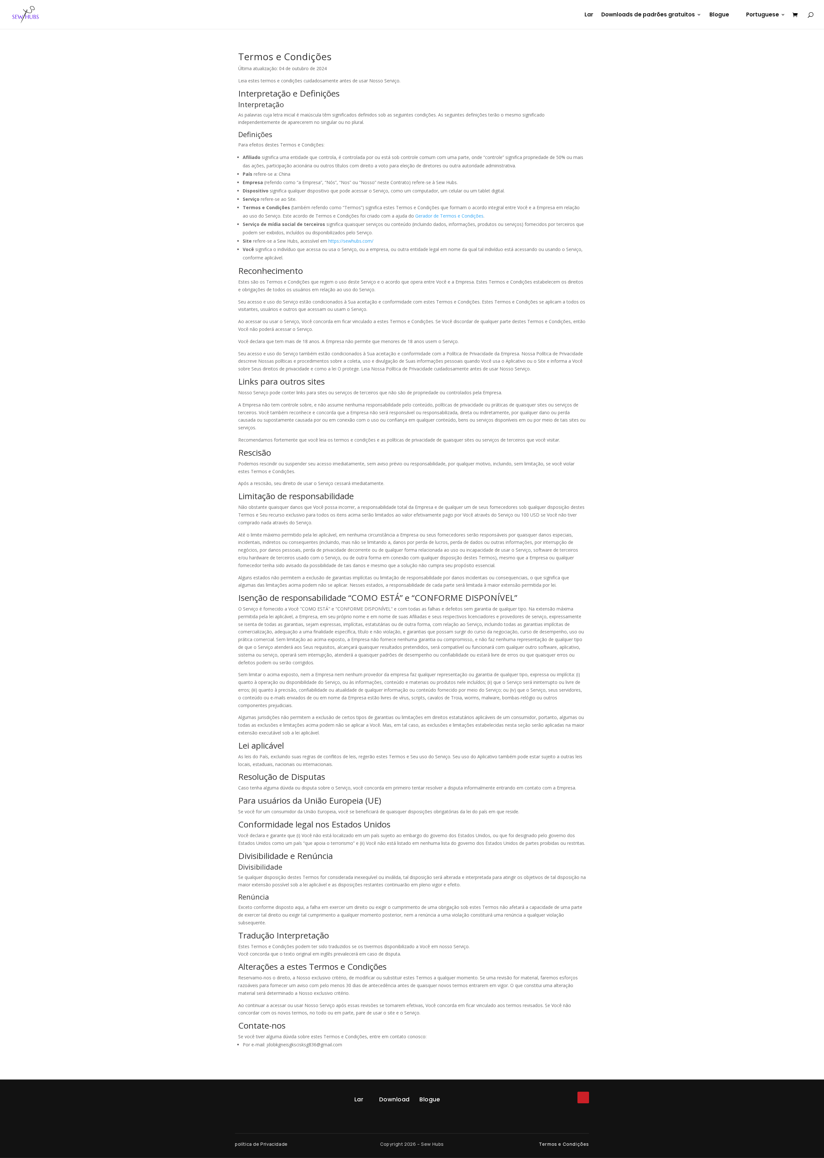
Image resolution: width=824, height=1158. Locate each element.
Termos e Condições (564, 1144)
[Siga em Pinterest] (583, 1097)
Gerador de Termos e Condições (449, 216)
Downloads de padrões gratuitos (648, 15)
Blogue (719, 15)
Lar (589, 15)
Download (394, 1099)
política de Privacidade (261, 1144)
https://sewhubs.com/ (350, 241)
